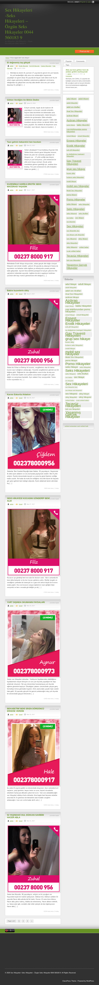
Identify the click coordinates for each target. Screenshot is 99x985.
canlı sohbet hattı (82, 426)
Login (89, 2)
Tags (67, 65)
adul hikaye (72, 99)
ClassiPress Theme (69, 981)
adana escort (21, 938)
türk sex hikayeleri (73, 260)
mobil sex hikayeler (78, 186)
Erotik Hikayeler (23, 66)
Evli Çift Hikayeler (34, 66)
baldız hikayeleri (83, 125)
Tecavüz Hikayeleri (77, 255)
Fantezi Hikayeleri (46, 66)
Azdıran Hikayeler (77, 120)
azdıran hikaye (72, 116)
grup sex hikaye (76, 169)
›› (31, 921)
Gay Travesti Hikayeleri (74, 162)
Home (7, 57)
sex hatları (70, 218)
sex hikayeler (71, 222)
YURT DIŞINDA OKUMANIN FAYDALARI (26, 602)
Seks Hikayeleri (76, 209)
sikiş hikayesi (72, 247)
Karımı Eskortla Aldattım (19, 394)
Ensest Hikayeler (76, 140)
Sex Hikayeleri (75, 226)
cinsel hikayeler (83, 136)
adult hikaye (83, 99)
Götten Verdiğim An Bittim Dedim (23, 100)
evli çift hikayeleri (73, 150)
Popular (69, 61)
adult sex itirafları (73, 107)
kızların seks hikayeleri (75, 177)
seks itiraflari (83, 213)
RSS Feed (93, 2)
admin (11, 66)
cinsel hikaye (71, 136)
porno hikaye (72, 195)
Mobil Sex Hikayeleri (74, 191)
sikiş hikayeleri (72, 243)
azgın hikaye (71, 125)
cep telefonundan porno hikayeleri (77, 130)
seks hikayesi (72, 213)
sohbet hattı (11, 947)
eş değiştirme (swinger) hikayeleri (76, 155)
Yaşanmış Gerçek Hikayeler (77, 266)
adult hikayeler (72, 103)
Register (83, 2)
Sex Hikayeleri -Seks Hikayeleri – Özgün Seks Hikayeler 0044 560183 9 (19, 23)
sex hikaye (79, 218)
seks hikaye (72, 204)
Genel (20, 103)
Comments (80, 61)
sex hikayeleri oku (73, 231)
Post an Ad (84, 51)
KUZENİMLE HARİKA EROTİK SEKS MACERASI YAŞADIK (24, 185)
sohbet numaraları (71, 426)
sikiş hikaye (83, 239)
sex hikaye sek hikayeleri (75, 235)
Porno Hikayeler (76, 199)
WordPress (90, 981)
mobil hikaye (71, 181)
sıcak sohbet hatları (74, 251)
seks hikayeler (84, 204)
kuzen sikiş (71, 173)
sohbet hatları (84, 247)
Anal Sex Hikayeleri (74, 111)
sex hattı (19, 956)
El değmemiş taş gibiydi (18, 63)
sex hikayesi (72, 239)
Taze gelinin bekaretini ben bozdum (24, 142)
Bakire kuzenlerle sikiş (18, 290)
